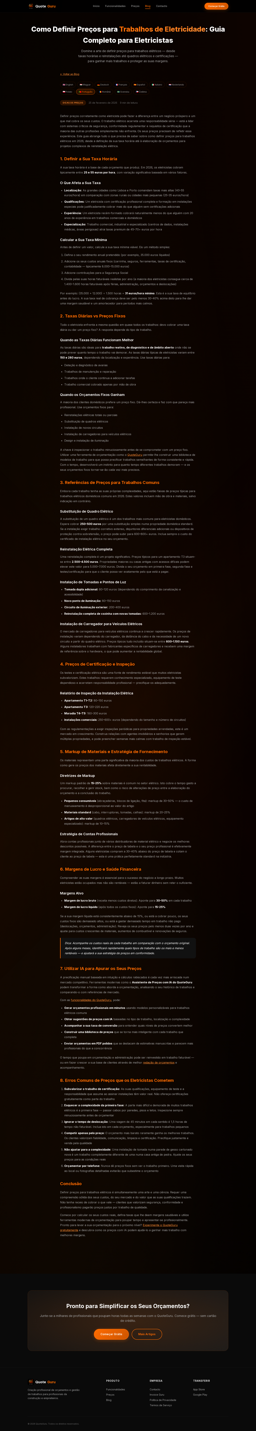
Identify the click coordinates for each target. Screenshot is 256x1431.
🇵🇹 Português (85, 91)
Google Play (200, 1394)
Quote (45, 6)
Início (96, 6)
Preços (135, 6)
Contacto (161, 6)
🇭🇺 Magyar (85, 84)
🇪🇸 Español (139, 84)
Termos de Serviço (161, 1405)
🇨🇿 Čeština (141, 91)
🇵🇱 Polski (67, 91)
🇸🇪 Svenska (123, 91)
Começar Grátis (216, 6)
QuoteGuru (134, 455)
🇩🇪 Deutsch (103, 84)
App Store (199, 1389)
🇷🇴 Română (105, 91)
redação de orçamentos (158, 1062)
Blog (147, 6)
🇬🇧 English (68, 84)
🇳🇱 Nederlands (176, 84)
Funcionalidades (115, 6)
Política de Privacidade (163, 1400)
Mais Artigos (147, 1334)
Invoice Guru (157, 1394)
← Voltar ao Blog (69, 74)
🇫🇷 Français (121, 84)
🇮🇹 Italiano (157, 84)
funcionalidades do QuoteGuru (91, 1000)
